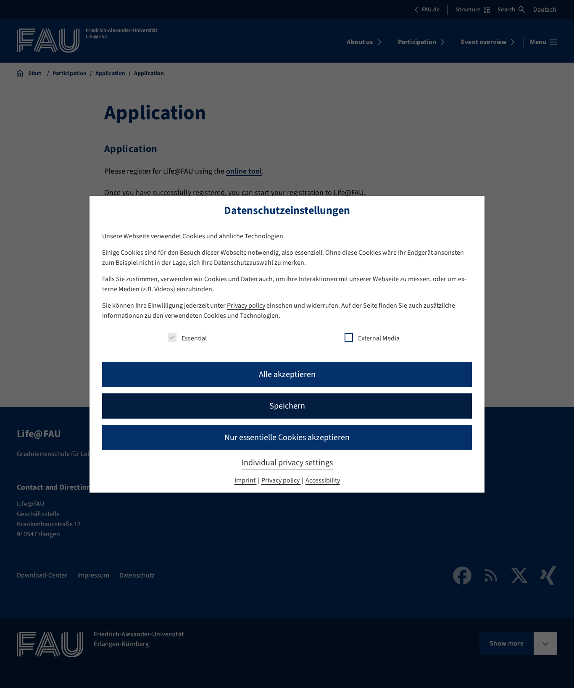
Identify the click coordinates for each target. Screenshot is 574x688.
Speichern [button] (287, 406)
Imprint (245, 480)
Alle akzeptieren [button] (287, 374)
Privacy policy (246, 305)
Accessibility (322, 480)
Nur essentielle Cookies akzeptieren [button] (287, 437)
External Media (379, 338)
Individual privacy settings (287, 463)
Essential (194, 338)
